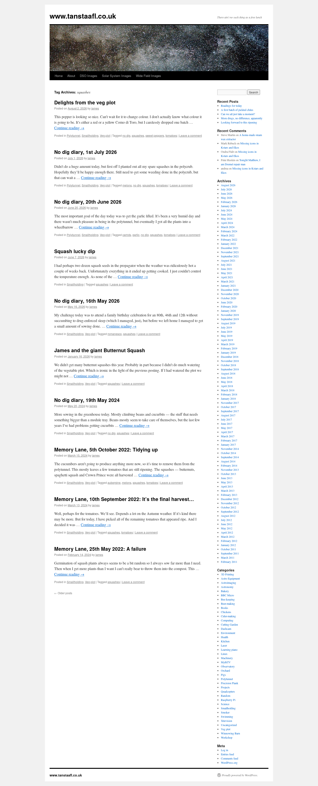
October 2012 (228, 507)
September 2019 (230, 319)
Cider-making (228, 616)
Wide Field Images (148, 75)
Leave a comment (190, 135)
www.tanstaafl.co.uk (83, 16)
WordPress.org (229, 762)
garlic (135, 235)
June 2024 (226, 214)
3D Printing (227, 574)
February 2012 (229, 541)
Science (225, 704)
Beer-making (228, 603)
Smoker (225, 712)
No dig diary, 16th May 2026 (87, 300)
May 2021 (226, 273)
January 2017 (228, 444)
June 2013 (226, 478)
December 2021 (229, 248)
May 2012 (226, 528)
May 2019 (226, 336)
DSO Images (88, 75)
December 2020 (229, 290)
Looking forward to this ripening (239, 122)
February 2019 (229, 348)
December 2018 (229, 356)
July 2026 (226, 189)
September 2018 (230, 369)
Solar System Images (116, 75)
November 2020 (230, 294)
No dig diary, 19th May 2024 (87, 399)
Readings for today (231, 105)
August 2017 (228, 415)
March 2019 (227, 344)
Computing (227, 620)
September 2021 (230, 256)
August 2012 (228, 515)
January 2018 (228, 398)
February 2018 (229, 394)
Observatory (228, 666)
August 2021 (228, 260)
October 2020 (228, 298)
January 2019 (228, 352)
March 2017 (227, 436)
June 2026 (226, 193)
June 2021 (226, 269)
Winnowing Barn (230, 733)
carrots (126, 235)
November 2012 (230, 503)
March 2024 (227, 227)
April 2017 (227, 432)
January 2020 (228, 310)
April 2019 (227, 340)
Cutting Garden (229, 624)
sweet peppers (154, 135)
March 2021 (227, 281)
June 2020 (226, 302)
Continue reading (69, 127)
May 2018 (226, 382)
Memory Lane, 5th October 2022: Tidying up (106, 449)
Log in (224, 750)
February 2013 (229, 495)
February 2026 (229, 202)
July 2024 (226, 210)
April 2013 (227, 486)
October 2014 (228, 453)
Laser (224, 645)
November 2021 (230, 252)
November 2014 (230, 449)
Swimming (227, 716)
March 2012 (227, 536)
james (95, 108)
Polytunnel (73, 135)
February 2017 (229, 440)
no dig (126, 135)
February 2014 (229, 465)
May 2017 (226, 428)
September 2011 (230, 553)
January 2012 (228, 545)
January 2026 (228, 206)
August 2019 (228, 323)
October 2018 (228, 365)
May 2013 (226, 482)
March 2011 (227, 557)
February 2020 (229, 306)
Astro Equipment (230, 578)
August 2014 (228, 461)
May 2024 (226, 218)
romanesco (115, 334)
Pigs (223, 675)
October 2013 (228, 474)
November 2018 (230, 361)
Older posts (63, 593)
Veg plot (105, 135)
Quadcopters (228, 691)
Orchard (225, 670)
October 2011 (228, 549)
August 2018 (228, 373)
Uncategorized (229, 725)
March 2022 (227, 235)
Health (224, 637)
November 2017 (230, 403)
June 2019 (226, 331)
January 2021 (228, 285)
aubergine (114, 482)
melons (127, 185)
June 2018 (226, 377)
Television (226, 721)
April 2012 (227, 532)
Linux (224, 654)
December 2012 (229, 499)
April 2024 (227, 223)
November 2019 (230, 315)
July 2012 (226, 520)
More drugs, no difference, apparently (241, 118)
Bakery (225, 591)
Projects (225, 687)
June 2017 (226, 423)
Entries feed (227, 754)
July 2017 (226, 419)
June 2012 (226, 524)
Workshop (226, 737)
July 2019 (226, 327)
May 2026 (226, 197)
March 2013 (227, 490)
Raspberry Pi (228, 700)
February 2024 (229, 231)
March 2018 (227, 390)
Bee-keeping (228, 599)
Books (224, 608)
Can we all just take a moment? (238, 114)
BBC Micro (227, 595)
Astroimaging (228, 582)
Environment (228, 633)
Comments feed (229, 758)
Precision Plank (229, 683)
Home (59, 75)
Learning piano (229, 649)
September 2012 (230, 511)
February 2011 (229, 562)
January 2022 (228, 243)
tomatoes (171, 135)
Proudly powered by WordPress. (240, 775)
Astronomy (227, 587)
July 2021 (226, 264)
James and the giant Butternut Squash (99, 350)
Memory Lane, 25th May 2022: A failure (100, 548)
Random (225, 695)
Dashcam (226, 628)
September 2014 (230, 457)
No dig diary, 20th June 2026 (88, 201)
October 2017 (228, 407)
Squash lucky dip (74, 251)
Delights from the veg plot (84, 102)
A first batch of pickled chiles (237, 110)
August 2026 (228, 185)
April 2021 (227, 277)
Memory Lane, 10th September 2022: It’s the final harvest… (124, 498)
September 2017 (230, 411)
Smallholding (90, 135)
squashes (138, 135)
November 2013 (230, 469)
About (71, 75)
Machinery (227, 658)
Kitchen (225, 641)
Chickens (226, 612)
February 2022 (229, 239)
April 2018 (227, 386)
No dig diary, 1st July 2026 (85, 151)
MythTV (226, 662)
